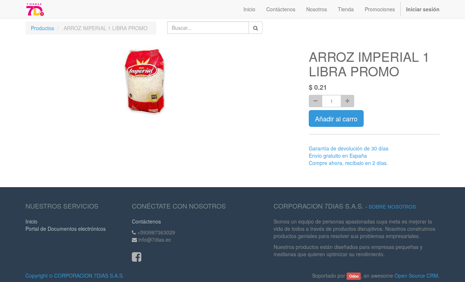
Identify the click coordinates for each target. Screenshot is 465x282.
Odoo (354, 276)
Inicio (31, 221)
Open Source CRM (416, 275)
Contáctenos (146, 221)
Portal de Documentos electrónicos (65, 228)
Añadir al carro (336, 118)
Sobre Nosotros (392, 206)
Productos (42, 28)
